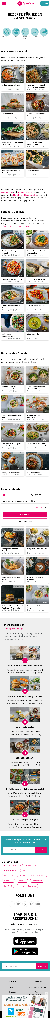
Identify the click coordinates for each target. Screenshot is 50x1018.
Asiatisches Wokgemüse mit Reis (11, 252)
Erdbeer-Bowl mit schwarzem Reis (9, 388)
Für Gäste (8, 876)
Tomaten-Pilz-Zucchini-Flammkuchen (12, 172)
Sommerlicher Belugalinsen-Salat (12, 445)
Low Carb (8, 886)
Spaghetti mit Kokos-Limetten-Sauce (36, 143)
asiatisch (40, 876)
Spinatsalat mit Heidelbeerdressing (9, 335)
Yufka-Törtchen (33, 171)
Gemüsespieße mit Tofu (36, 306)
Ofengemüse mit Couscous (37, 549)
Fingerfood (37, 881)
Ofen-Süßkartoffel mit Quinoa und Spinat (11, 307)
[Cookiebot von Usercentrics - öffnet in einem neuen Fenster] (31, 495)
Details (39, 507)
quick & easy (10, 871)
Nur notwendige (25, 521)
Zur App (45, 3)
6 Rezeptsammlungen (14, 628)
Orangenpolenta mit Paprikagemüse (10, 550)
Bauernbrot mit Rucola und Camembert (12, 143)
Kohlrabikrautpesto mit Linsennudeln (36, 252)
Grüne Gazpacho (33, 334)
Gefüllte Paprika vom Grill (12, 279)
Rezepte (12, 992)
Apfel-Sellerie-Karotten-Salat (12, 578)
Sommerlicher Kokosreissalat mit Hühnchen (37, 388)
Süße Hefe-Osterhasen (11, 472)
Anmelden (41, 850)
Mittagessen (28, 871)
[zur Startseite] (25, 3)
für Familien (30, 865)
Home (12, 988)
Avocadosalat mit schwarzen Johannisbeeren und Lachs (37, 445)
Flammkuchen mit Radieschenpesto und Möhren (37, 86)
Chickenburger (7, 114)
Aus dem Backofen (27, 886)
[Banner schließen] (46, 495)
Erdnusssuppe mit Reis (11, 85)
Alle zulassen (25, 514)
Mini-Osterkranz (33, 472)
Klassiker (8, 881)
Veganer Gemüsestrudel (36, 279)
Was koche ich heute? (37, 988)
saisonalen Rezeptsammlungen (15, 226)
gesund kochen (11, 865)
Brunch (22, 881)
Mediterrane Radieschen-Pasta (12, 416)
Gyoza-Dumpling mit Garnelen (35, 578)
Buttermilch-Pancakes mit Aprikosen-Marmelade (12, 607)
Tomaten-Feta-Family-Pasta (36, 115)
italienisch (24, 876)
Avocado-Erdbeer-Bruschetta (34, 416)
